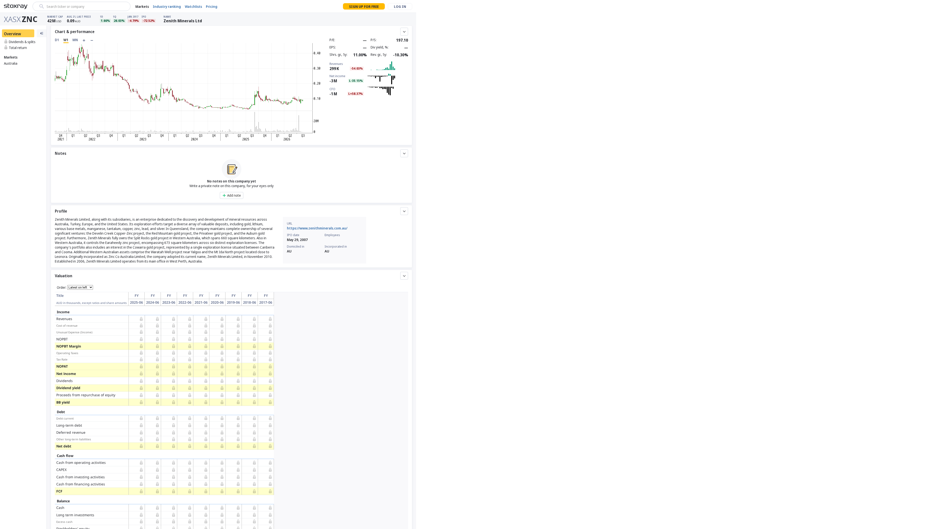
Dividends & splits (22, 41)
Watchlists (193, 6)
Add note (234, 195)
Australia (10, 63)
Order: (61, 287)
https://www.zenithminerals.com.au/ (317, 228)
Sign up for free (364, 6)
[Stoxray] (16, 6)
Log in (400, 6)
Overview (12, 33)
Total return (18, 47)
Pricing (211, 6)
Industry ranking (167, 6)
